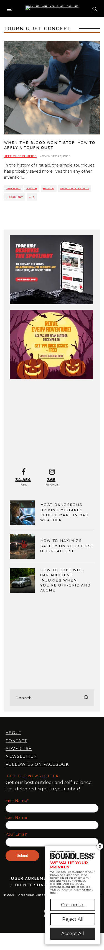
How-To (48, 188)
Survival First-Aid (74, 188)
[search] (86, 697)
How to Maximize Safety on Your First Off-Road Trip (67, 545)
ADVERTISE (19, 748)
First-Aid (13, 188)
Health (31, 188)
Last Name (16, 817)
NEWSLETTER (21, 756)
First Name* (17, 800)
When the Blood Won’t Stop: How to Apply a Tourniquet (49, 145)
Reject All (72, 919)
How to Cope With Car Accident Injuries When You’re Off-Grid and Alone (65, 579)
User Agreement (32, 878)
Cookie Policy (71, 889)
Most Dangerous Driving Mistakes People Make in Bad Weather (64, 512)
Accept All (72, 933)
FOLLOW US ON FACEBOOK (37, 764)
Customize (73, 904)
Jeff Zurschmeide (20, 156)
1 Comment (14, 197)
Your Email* (16, 834)
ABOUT (13, 732)
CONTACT (16, 740)
